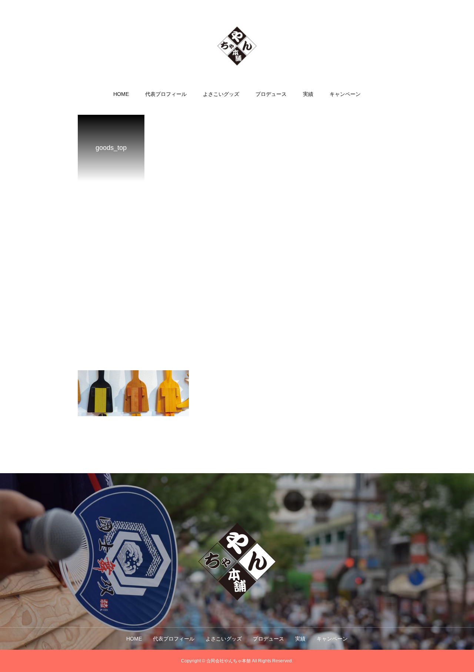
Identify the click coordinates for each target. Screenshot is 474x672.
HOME (121, 94)
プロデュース (271, 94)
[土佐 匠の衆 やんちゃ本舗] (237, 45)
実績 (308, 94)
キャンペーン (345, 94)
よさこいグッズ (221, 94)
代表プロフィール (166, 94)
